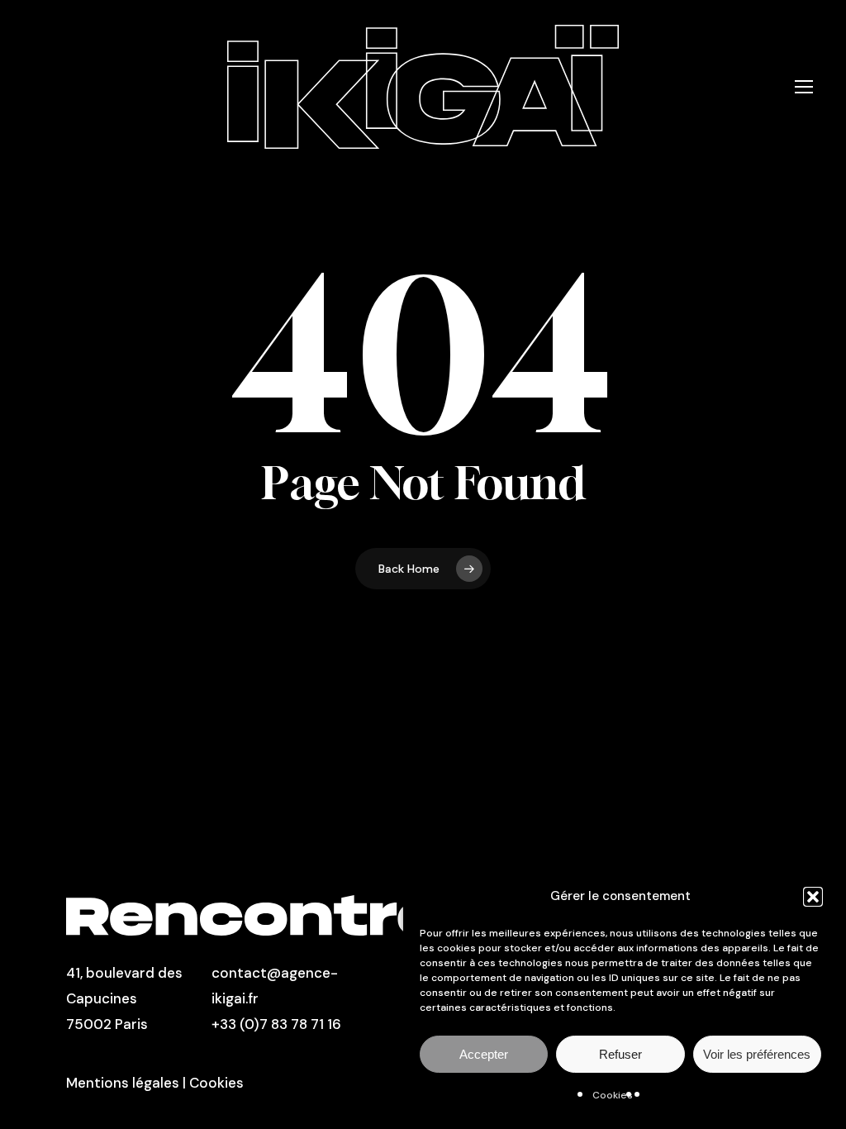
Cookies (612, 1095)
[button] (813, 896)
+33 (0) (235, 1024)
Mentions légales (122, 1083)
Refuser (620, 1054)
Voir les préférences (756, 1054)
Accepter (483, 1054)
